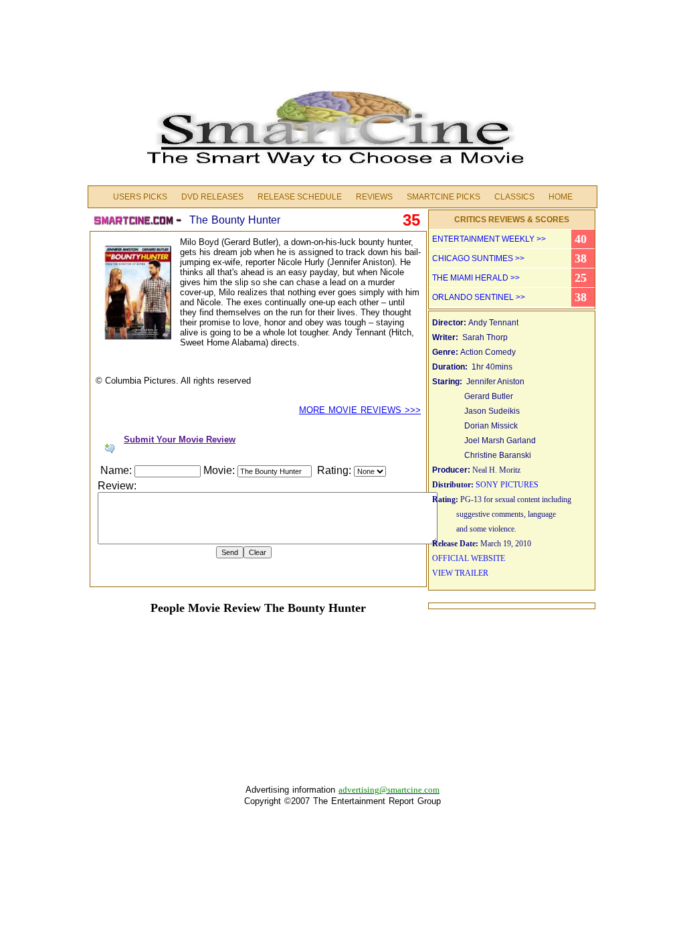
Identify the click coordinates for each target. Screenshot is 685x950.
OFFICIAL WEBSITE (468, 558)
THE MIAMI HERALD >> (476, 278)
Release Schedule (300, 197)
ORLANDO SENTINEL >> (478, 297)
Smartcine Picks (443, 197)
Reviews (374, 197)
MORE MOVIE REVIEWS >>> (360, 410)
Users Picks (140, 197)
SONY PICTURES (507, 484)
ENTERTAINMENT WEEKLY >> (489, 239)
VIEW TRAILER (460, 573)
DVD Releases (212, 197)
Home (561, 197)
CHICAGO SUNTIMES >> (478, 258)
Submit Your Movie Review (179, 439)
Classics (514, 197)
